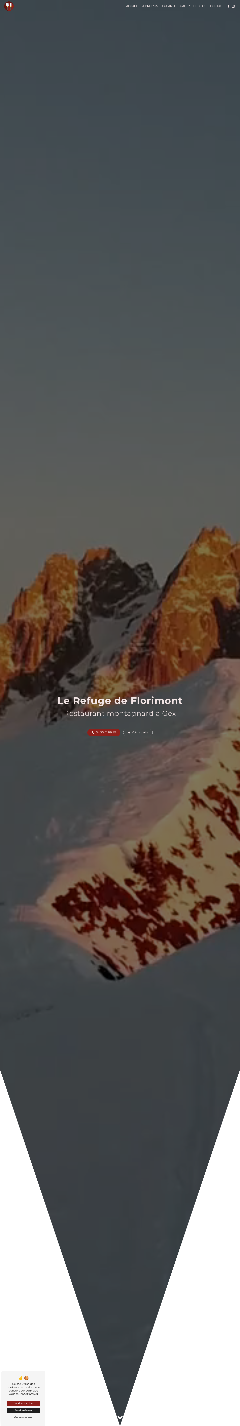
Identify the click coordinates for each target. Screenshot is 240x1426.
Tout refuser (23, 1410)
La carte (169, 6)
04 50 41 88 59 (106, 732)
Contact (217, 6)
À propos (150, 6)
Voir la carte (140, 732)
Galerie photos (193, 6)
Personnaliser (23, 1417)
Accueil (132, 6)
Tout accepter (23, 1403)
